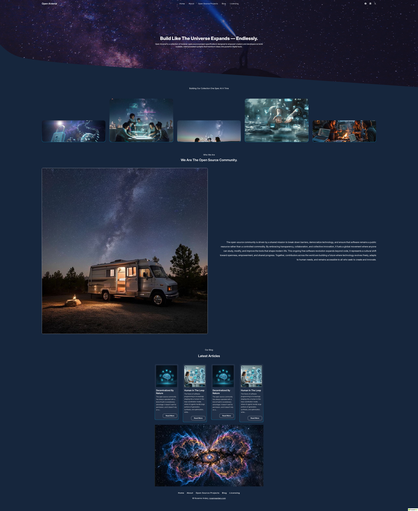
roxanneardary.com (217, 498)
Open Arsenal (49, 3)
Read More (171, 418)
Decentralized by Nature (193, 392)
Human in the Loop (166, 390)
